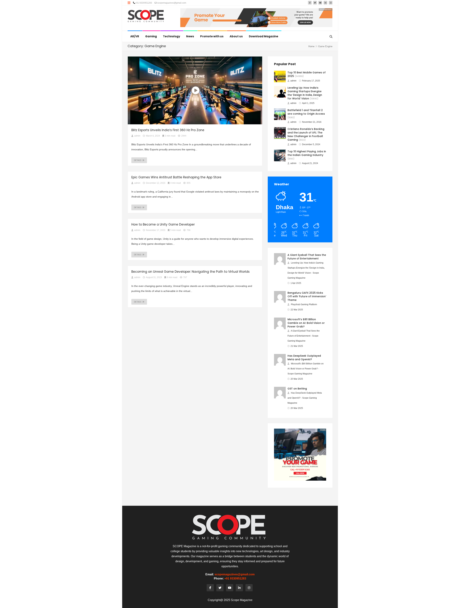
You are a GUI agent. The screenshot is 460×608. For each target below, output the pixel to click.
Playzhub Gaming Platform (304, 304)
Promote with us (212, 36)
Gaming (151, 36)
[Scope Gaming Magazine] (146, 16)
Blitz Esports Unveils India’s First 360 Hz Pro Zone (167, 130)
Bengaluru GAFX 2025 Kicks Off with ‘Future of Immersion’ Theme (307, 296)
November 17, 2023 (155, 230)
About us (236, 36)
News (190, 36)
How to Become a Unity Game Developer (163, 224)
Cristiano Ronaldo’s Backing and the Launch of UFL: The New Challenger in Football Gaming (306, 134)
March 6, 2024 (153, 136)
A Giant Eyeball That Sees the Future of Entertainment (307, 256)
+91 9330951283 (143, 3)
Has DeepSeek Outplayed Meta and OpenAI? (304, 357)
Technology (172, 36)
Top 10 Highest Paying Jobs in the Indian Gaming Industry (307, 153)
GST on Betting (297, 388)
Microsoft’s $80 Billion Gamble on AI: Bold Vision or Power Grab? (306, 323)
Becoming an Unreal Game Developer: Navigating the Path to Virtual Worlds (190, 271)
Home (311, 46)
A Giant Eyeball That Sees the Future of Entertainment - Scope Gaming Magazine (304, 336)
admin (293, 80)
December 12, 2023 (155, 183)
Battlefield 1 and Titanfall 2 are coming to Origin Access (306, 112)
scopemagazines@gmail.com (171, 3)
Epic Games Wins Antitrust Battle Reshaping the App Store (176, 177)
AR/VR (135, 36)
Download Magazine (264, 36)
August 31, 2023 (154, 277)
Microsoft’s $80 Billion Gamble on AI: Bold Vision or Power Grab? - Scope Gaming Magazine (306, 368)
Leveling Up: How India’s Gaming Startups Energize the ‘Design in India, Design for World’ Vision (305, 93)
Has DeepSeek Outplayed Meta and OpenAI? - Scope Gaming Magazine (305, 398)
